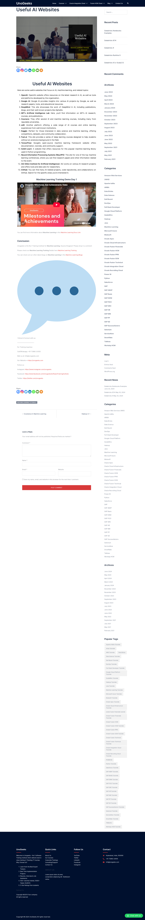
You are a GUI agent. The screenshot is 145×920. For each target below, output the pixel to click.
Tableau (107, 341)
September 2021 (110, 147)
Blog (109, 3)
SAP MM (107, 314)
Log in (106, 361)
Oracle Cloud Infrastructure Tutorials (114, 707)
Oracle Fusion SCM (111, 258)
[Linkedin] (29, 70)
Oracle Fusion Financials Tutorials (113, 717)
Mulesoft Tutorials (111, 698)
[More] (41, 70)
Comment (26, 443)
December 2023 (110, 112)
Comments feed (110, 368)
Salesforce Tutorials (112, 767)
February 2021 (110, 159)
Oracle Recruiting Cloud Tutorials (113, 755)
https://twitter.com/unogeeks (33, 378)
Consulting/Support (51, 862)
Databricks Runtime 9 (112, 55)
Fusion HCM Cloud (96, 3)
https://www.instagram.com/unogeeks (38, 369)
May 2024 (108, 96)
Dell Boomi (108, 199)
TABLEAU (109, 823)
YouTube (77, 855)
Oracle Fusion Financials (113, 247)
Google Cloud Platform (113, 211)
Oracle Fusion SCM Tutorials (114, 733)
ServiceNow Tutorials (112, 815)
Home (54, 3)
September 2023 (111, 124)
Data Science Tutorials (113, 656)
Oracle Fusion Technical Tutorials (113, 743)
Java (106, 223)
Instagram (77, 865)
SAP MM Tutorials (111, 795)
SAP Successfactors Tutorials (115, 807)
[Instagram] (22, 70)
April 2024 (108, 100)
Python (107, 278)
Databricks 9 (109, 48)
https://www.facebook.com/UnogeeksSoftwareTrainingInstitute (47, 374)
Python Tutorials (111, 764)
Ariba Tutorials (110, 648)
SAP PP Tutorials (111, 799)
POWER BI (109, 760)
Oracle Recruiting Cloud (113, 270)
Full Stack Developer (112, 207)
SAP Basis (108, 294)
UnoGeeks (24, 3)
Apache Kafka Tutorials (113, 644)
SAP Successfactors (112, 326)
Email (24, 469)
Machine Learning (111, 227)
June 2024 (108, 92)
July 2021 (108, 151)
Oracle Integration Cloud (77, 3)
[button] (134, 916)
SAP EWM (108, 298)
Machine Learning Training (67, 250)
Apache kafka (109, 183)
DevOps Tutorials (111, 664)
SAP (106, 286)
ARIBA (106, 187)
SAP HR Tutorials (111, 791)
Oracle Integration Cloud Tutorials (113, 749)
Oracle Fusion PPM (111, 255)
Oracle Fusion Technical (113, 262)
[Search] (128, 3)
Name (24, 460)
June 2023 (108, 135)
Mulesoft (107, 235)
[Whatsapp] (33, 70)
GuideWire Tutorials (112, 678)
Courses (61, 3)
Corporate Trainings (51, 860)
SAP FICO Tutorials (112, 783)
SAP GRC (107, 306)
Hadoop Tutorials (111, 682)
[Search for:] (115, 12)
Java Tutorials (110, 686)
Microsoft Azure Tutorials (114, 694)
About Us (48, 855)
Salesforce (108, 282)
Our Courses (49, 858)
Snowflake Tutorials (112, 819)
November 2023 (110, 116)
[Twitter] (26, 70)
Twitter (76, 858)
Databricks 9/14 (110, 40)
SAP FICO (108, 302)
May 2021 (108, 155)
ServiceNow (109, 334)
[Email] (37, 70)
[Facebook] (18, 70)
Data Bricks (108, 191)
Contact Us (119, 3)
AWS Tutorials (110, 652)
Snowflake (108, 338)
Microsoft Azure (110, 231)
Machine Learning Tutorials (26, 402)
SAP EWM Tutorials (112, 779)
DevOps (107, 203)
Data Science (109, 195)
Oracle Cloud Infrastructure (115, 243)
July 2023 (108, 132)
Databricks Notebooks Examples (112, 32)
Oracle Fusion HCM (111, 251)
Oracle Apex (109, 239)
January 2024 (109, 108)
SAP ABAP (108, 290)
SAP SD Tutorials (111, 803)
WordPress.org (109, 371)
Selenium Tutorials (111, 811)
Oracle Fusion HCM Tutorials (115, 726)
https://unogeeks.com (35, 360)
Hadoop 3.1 (85, 414)
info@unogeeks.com (112, 862)
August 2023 (109, 128)
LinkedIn (77, 860)
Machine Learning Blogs (74, 255)
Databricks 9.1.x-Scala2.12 (114, 63)
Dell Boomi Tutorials (112, 660)
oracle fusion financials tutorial (115, 712)
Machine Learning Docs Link (70, 232)
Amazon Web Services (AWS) (114, 411)
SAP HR (107, 310)
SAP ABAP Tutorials (112, 771)
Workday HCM (110, 345)
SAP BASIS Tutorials (112, 775)
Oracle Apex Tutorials (112, 702)
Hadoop (107, 219)
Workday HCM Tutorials (113, 827)
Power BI (107, 274)
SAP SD (107, 322)
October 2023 (109, 120)
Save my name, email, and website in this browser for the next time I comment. (51, 479)
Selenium (108, 330)
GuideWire (108, 215)
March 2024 (109, 104)
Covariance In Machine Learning (35, 414)
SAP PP (107, 318)
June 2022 (108, 139)
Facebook (77, 862)
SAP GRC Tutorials (111, 787)
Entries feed (108, 364)
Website (61, 469)
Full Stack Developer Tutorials (115, 668)
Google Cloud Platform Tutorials (113, 673)
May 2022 (108, 143)
